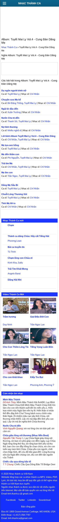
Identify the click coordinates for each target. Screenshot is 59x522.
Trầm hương (9, 317)
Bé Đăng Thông (15, 103)
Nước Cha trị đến (10, 118)
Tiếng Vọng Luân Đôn (41, 347)
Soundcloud (44, 500)
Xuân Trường (14, 112)
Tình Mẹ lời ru (8, 203)
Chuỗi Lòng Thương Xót (14, 194)
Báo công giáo (28, 506)
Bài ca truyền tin (16, 247)
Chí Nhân (34, 94)
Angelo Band (14, 273)
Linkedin (32, 500)
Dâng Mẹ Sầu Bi (9, 185)
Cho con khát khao (13, 377)
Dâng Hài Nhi (14, 280)
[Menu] (4, 3)
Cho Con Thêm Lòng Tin (16, 347)
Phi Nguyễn (13, 158)
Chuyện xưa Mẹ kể (11, 100)
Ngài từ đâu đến (9, 109)
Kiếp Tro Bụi (36, 377)
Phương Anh (36, 385)
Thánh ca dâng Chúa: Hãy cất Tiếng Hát (28, 236)
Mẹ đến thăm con (10, 154)
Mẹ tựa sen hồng (10, 145)
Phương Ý (49, 385)
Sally (20, 262)
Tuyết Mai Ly (14, 94)
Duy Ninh (7, 324)
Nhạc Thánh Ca (29, 3)
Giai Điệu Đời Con (39, 317)
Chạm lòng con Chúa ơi (20, 258)
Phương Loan (14, 241)
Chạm (11, 225)
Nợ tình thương (9, 127)
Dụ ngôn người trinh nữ (13, 90)
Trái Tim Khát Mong (18, 269)
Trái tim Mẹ (6, 163)
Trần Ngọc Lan (37, 324)
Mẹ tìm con (7, 172)
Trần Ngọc (13, 176)
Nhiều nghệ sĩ (14, 130)
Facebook (11, 500)
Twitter (21, 500)
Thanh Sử (12, 121)
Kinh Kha (12, 262)
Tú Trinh (12, 252)
